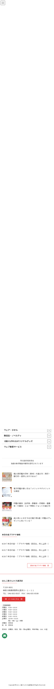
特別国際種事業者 (27, 461)
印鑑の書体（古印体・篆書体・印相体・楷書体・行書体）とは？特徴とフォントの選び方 (32, 504)
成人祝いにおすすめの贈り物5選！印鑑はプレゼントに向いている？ (32, 519)
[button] (39, 565)
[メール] (4, 635)
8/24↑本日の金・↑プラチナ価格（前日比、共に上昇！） (26, 544)
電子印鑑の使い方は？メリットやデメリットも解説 (32, 489)
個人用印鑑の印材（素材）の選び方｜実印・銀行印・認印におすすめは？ (32, 475)
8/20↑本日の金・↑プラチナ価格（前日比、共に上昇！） (26, 556)
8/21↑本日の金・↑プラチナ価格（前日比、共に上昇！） (26, 550)
